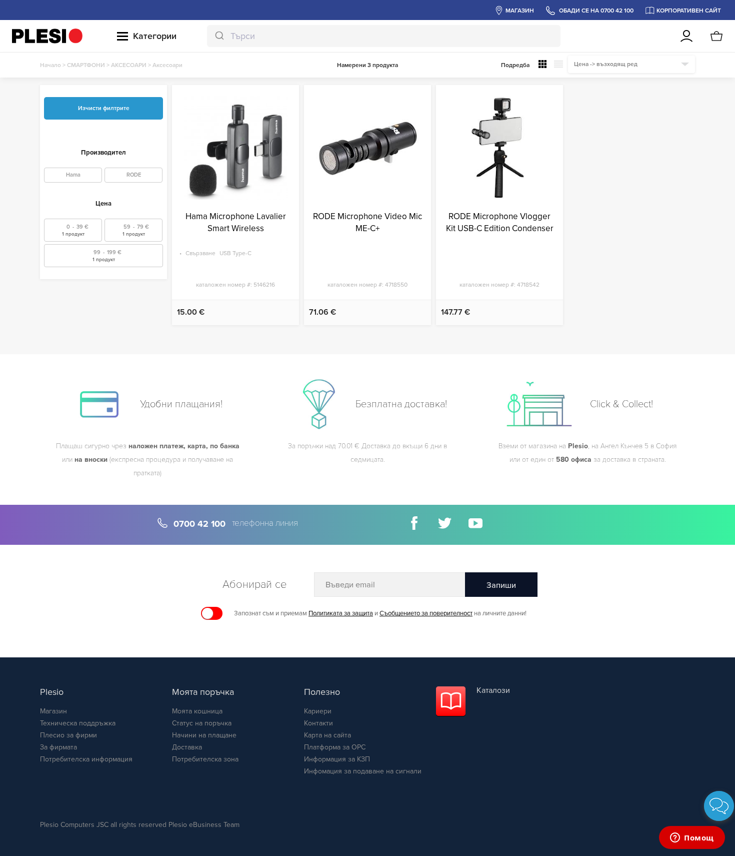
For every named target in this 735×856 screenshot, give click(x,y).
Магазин (53, 711)
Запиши (501, 585)
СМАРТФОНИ (86, 65)
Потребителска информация (86, 759)
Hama (73, 175)
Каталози (493, 690)
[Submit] (218, 36)
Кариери (318, 711)
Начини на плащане (204, 735)
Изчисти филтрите (104, 108)
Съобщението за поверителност (426, 613)
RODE (133, 175)
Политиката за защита (340, 613)
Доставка (187, 747)
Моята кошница (197, 711)
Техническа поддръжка (78, 723)
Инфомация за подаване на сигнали (363, 771)
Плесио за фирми (68, 735)
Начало (50, 65)
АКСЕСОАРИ (128, 65)
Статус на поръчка (202, 723)
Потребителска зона (205, 759)
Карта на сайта (327, 735)
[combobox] (384, 36)
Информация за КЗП (337, 759)
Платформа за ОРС (335, 747)
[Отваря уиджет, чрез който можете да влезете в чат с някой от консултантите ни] (692, 838)
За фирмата (58, 747)
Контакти (318, 723)
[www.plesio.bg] (47, 36)
